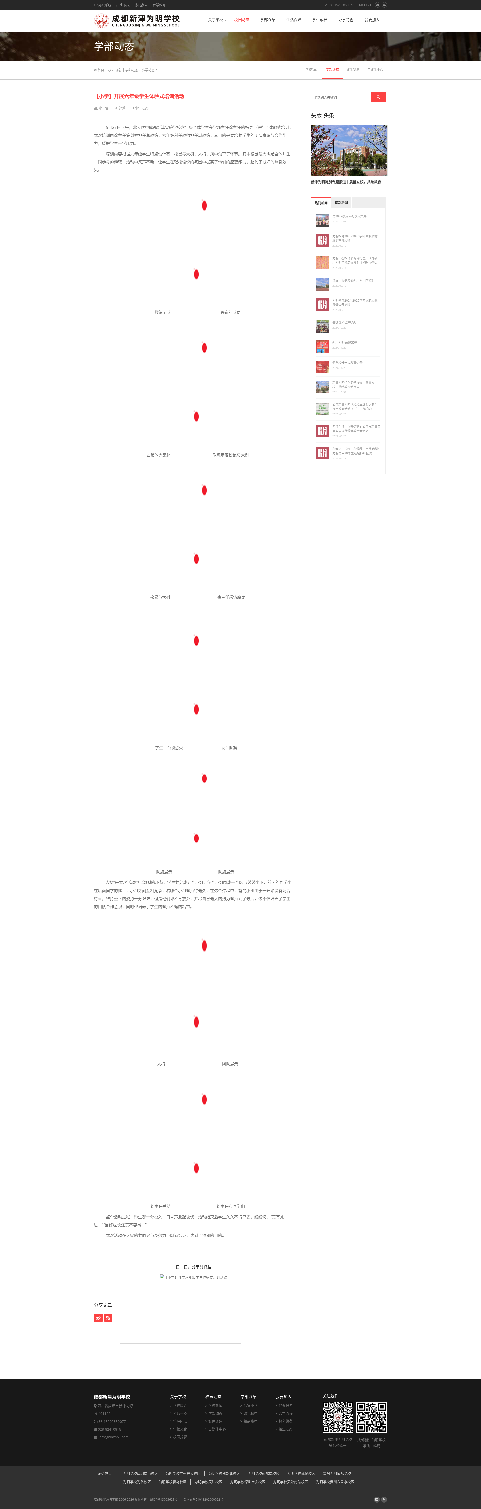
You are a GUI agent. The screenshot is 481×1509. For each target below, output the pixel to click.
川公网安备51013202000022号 (202, 1499)
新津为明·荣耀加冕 (344, 342)
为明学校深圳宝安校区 (247, 1481)
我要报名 (285, 1405)
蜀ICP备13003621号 (163, 1499)
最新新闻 (341, 202)
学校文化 (179, 1429)
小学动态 (148, 70)
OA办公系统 (102, 5)
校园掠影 (179, 1436)
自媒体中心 (375, 69)
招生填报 (123, 5)
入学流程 (285, 1413)
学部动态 (131, 70)
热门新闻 (321, 203)
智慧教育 (159, 5)
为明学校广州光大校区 (183, 1473)
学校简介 (179, 1405)
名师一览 (179, 1413)
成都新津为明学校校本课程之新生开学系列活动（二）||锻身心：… (355, 407)
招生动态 (285, 1429)
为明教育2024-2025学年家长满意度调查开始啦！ (355, 302)
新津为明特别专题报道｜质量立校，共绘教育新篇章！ (353, 385)
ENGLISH (364, 5)
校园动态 (242, 20)
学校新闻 (311, 69)
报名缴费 (285, 1421)
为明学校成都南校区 (263, 1473)
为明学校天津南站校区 (290, 1481)
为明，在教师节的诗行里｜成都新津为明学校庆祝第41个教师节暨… (355, 260)
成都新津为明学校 (106, 1499)
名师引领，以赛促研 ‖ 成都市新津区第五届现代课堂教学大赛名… (356, 429)
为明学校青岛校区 (173, 1481)
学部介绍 (268, 20)
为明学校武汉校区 (301, 1473)
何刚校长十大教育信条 (347, 363)
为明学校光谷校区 (137, 1481)
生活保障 (294, 20)
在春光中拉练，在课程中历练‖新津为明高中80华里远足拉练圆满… (355, 451)
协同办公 (141, 5)
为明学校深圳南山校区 (140, 1473)
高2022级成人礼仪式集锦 (349, 216)
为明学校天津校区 (208, 1481)
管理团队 (179, 1421)
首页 (100, 70)
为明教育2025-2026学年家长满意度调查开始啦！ (355, 238)
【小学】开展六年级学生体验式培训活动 (139, 96)
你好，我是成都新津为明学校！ (353, 280)
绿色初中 (250, 1413)
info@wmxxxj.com (113, 1437)
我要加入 (373, 20)
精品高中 (250, 1421)
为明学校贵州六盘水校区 (335, 1481)
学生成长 (320, 20)
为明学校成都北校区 (224, 1473)
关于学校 (216, 20)
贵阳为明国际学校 (337, 1473)
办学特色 (346, 20)
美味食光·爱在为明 (344, 322)
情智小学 (250, 1405)
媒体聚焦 (352, 69)
